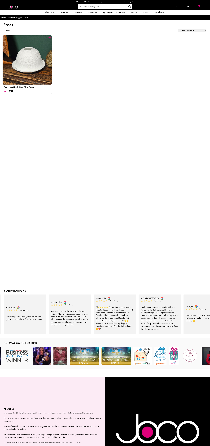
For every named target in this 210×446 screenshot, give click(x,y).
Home (3, 18)
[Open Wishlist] (187, 6)
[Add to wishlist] (49, 37)
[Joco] (12, 7)
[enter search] (129, 6)
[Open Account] (176, 6)
